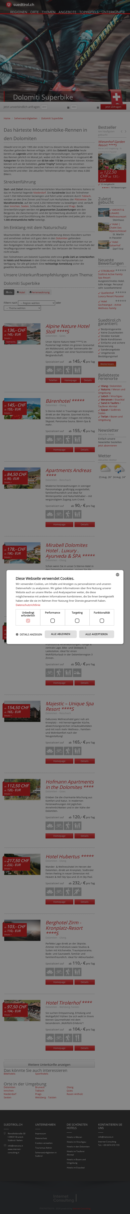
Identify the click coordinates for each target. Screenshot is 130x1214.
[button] (29, 634)
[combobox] (117, 574)
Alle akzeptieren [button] (96, 634)
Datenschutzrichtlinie (28, 604)
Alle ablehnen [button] (60, 634)
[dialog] (64, 607)
